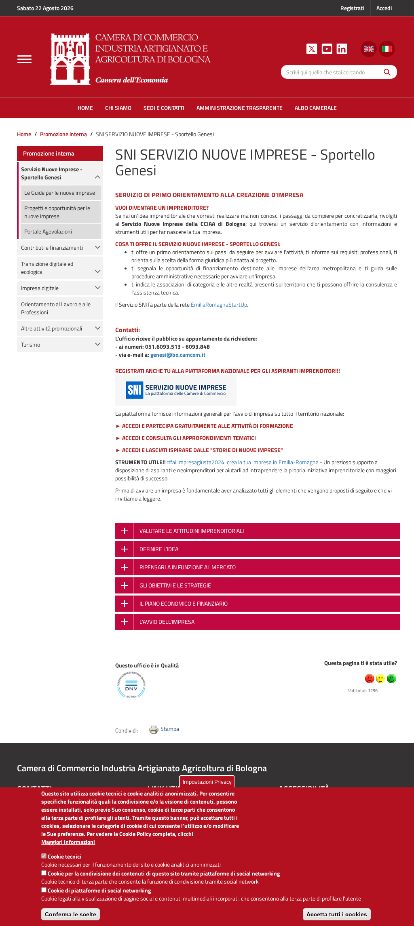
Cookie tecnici (64, 856)
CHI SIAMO (118, 107)
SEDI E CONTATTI (164, 107)
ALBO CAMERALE (316, 107)
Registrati (352, 8)
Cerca (385, 71)
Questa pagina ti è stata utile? (360, 663)
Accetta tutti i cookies (336, 914)
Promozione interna (63, 134)
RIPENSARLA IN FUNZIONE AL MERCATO (187, 567)
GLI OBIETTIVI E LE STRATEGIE (175, 585)
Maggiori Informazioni (68, 842)
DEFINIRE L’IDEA (158, 549)
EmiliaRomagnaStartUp (219, 304)
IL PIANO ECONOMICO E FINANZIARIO (183, 603)
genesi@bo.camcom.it (177, 354)
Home (24, 134)
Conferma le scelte (70, 914)
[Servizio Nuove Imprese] (176, 389)
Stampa (170, 728)
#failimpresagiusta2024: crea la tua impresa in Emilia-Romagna (243, 462)
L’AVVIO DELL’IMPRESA (166, 621)
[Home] (130, 58)
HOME (85, 107)
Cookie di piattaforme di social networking (99, 890)
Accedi (384, 8)
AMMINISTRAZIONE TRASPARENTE (239, 107)
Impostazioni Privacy (207, 781)
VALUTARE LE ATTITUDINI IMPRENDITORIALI (191, 530)
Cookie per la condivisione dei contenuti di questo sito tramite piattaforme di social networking (164, 873)
